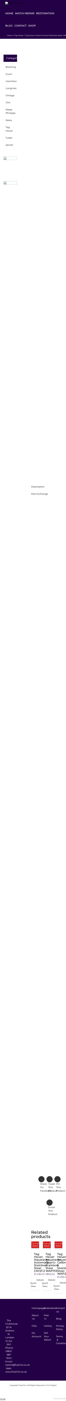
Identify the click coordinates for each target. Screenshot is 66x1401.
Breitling (11, 67)
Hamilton (11, 81)
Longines (11, 88)
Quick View (33, 1285)
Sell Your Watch (45, 1336)
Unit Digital (51, 1385)
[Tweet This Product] (46, 1184)
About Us (33, 1317)
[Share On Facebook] (38, 1184)
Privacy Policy (57, 1327)
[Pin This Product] (54, 1184)
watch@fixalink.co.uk (17, 1364)
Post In (45, 1317)
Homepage (33, 1308)
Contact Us (57, 1310)
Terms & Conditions (57, 1340)
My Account (33, 1334)
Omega (10, 95)
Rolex (9, 120)
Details (35, 1280)
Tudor (9, 137)
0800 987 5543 (9, 1354)
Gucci (9, 74)
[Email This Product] (46, 1208)
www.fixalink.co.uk (16, 1371)
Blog (57, 1318)
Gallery (45, 1325)
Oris (8, 102)
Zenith (9, 145)
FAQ (33, 1325)
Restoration (45, 1308)
